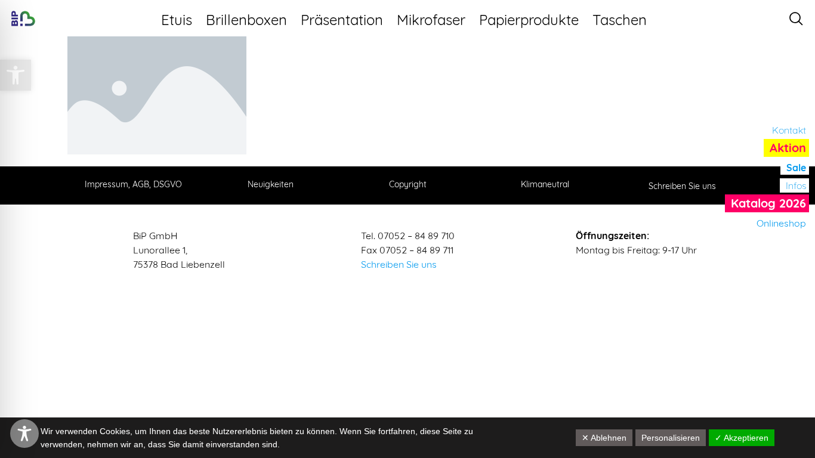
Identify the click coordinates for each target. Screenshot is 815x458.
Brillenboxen (246, 20)
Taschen (619, 20)
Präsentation (342, 20)
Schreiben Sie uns (399, 264)
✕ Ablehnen (604, 437)
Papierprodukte (529, 20)
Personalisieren (670, 437)
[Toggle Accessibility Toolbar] (24, 433)
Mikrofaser (431, 20)
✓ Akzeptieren (741, 437)
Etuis (176, 20)
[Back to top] (794, 386)
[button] (15, 75)
